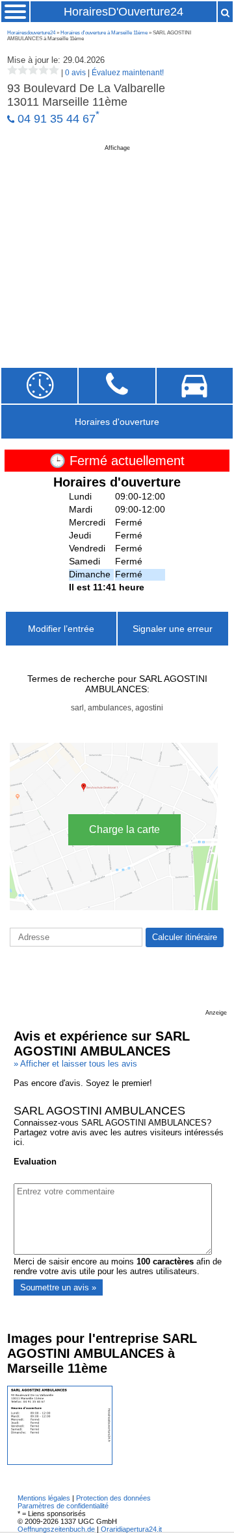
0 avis (75, 72)
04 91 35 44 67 (57, 118)
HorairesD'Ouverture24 (123, 11)
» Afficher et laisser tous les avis (75, 1063)
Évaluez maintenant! (128, 72)
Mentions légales (44, 1498)
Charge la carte (124, 829)
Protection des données (113, 1498)
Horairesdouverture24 (31, 33)
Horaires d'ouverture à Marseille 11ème (104, 33)
